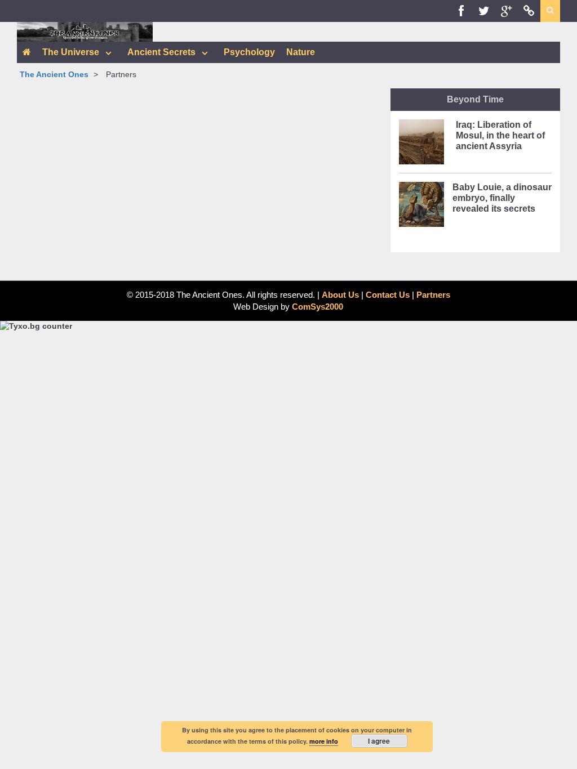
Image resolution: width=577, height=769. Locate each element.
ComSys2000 (317, 306)
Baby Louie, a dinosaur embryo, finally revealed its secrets (502, 197)
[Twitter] (484, 11)
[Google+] (506, 11)
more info (323, 741)
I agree (379, 741)
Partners (433, 294)
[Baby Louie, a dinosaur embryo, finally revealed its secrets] (421, 207)
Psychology (249, 52)
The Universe (70, 52)
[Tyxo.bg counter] (36, 325)
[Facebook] (461, 11)
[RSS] (529, 11)
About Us (340, 294)
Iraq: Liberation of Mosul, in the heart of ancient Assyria (500, 135)
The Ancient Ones (54, 74)
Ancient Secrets (161, 52)
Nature (300, 52)
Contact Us (388, 294)
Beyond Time (475, 99)
